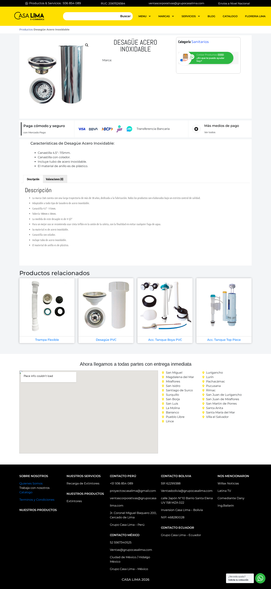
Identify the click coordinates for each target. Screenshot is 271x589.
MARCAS (164, 16)
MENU (142, 16)
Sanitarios (200, 42)
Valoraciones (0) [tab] (54, 179)
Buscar (125, 16)
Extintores (74, 501)
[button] (87, 45)
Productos (26, 29)
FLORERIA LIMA (255, 16)
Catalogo (25, 492)
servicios (189, 16)
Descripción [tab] (33, 179)
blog (211, 16)
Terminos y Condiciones (36, 499)
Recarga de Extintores (83, 483)
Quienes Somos (31, 483)
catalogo (230, 16)
